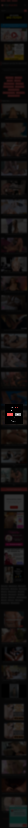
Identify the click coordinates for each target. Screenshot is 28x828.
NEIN (17, 414)
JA (10, 414)
